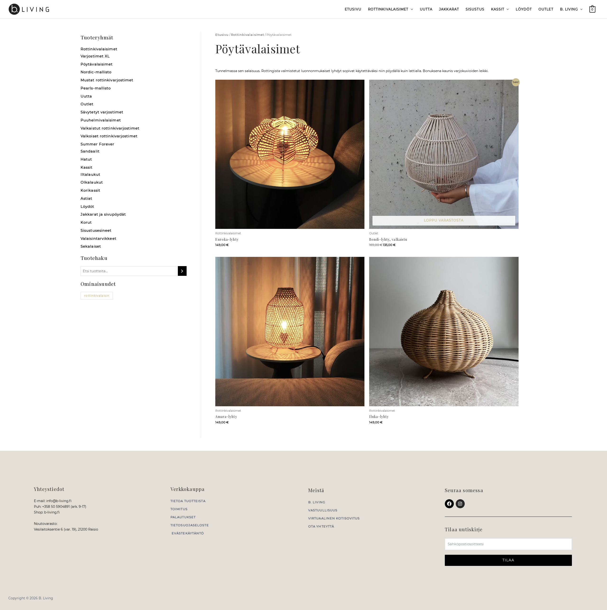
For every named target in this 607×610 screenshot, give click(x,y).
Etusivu (222, 35)
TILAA (508, 560)
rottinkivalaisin (96, 295)
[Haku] (182, 271)
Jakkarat (449, 9)
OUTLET (545, 9)
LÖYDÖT (524, 9)
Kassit (498, 9)
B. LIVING (569, 9)
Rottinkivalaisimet (388, 9)
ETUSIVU (353, 9)
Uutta (426, 9)
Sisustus (475, 9)
